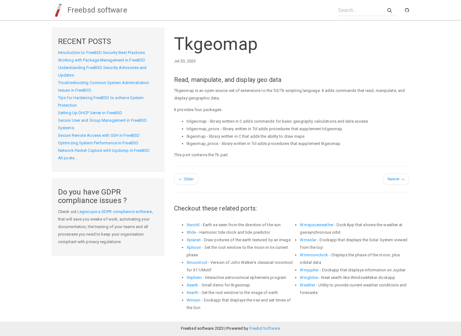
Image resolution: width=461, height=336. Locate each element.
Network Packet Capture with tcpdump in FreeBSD (104, 150)
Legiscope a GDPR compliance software (114, 211)
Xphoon (194, 247)
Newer (396, 179)
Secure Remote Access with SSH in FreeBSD (99, 135)
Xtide (191, 232)
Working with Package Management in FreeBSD (101, 60)
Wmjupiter (309, 270)
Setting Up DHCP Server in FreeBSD (90, 112)
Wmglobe (309, 277)
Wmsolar (308, 239)
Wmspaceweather (316, 224)
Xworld (193, 224)
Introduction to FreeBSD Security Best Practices (101, 52)
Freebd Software (264, 328)
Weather (307, 285)
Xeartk (193, 285)
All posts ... (68, 158)
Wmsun (194, 300)
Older (186, 179)
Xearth (193, 292)
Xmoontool (197, 262)
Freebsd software (96, 10)
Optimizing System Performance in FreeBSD (98, 143)
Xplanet (194, 239)
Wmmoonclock (314, 255)
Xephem (194, 277)
